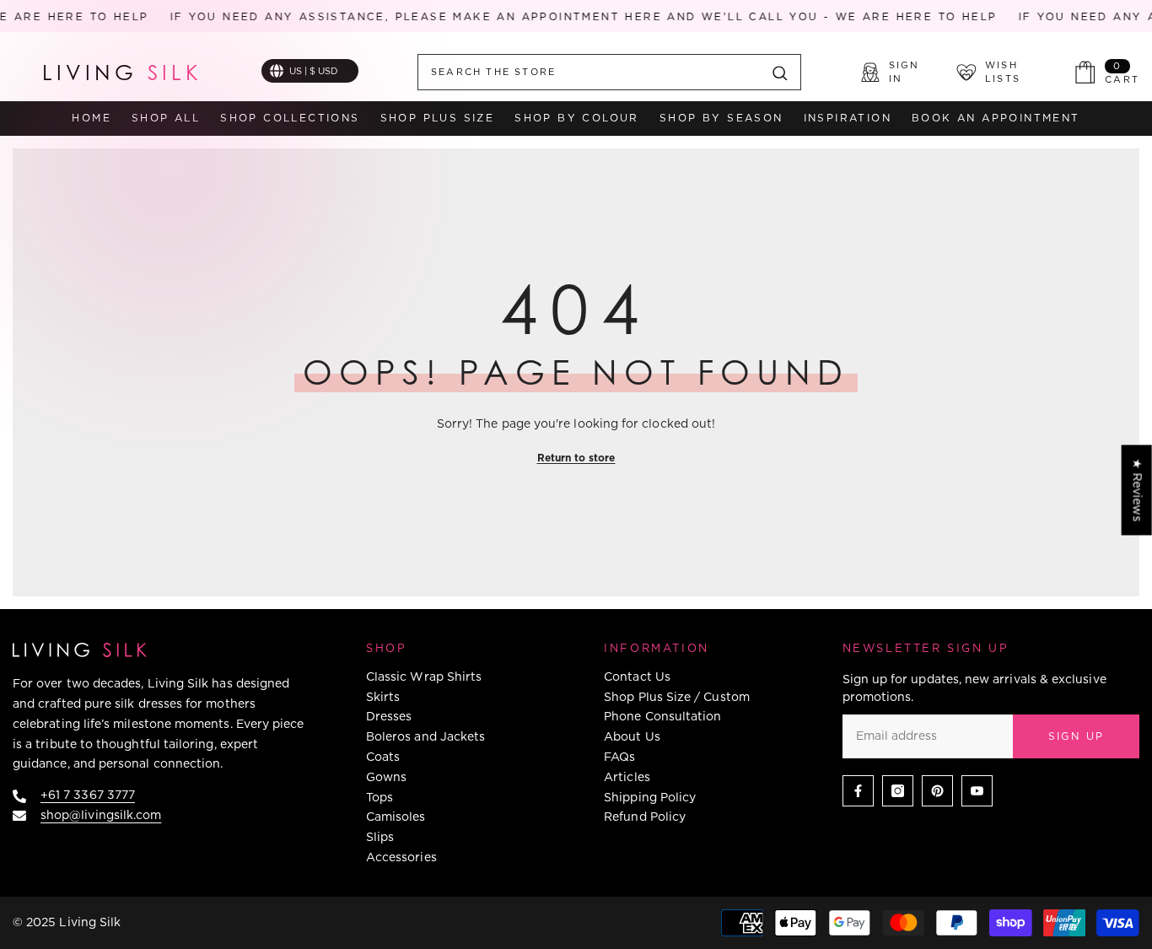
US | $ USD (313, 71)
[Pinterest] (937, 790)
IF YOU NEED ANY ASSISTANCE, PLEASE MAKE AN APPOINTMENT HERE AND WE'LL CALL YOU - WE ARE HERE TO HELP (571, 16)
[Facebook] (858, 790)
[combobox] (589, 72)
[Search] (609, 72)
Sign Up (1076, 736)
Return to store (576, 457)
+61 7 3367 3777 (87, 794)
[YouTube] (977, 790)
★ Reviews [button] (1137, 489)
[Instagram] (897, 790)
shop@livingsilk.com (100, 814)
